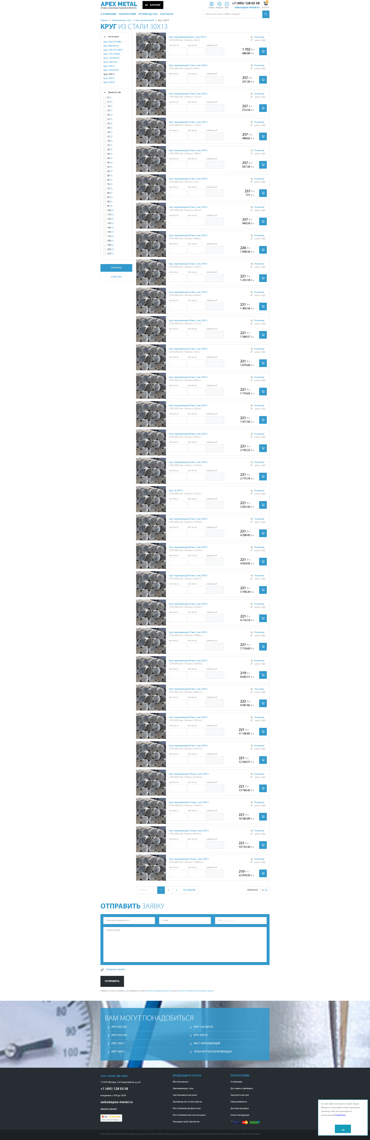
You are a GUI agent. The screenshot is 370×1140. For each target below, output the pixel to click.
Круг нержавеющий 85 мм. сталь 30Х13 (188, 689)
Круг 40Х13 (108, 78)
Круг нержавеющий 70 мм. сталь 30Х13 (188, 604)
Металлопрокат (181, 1082)
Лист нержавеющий (207, 1043)
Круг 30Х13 (108, 74)
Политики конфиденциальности (158, 991)
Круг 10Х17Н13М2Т (113, 50)
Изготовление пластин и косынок (189, 1115)
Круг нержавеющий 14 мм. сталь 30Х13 (188, 94)
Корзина (265, 7)
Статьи (186, 1134)
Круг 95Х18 (108, 82)
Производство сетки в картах (187, 1102)
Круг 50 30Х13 (176, 491)
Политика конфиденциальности (132, 1134)
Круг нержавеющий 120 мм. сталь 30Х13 (189, 831)
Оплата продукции (240, 1115)
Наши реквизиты (239, 1102)
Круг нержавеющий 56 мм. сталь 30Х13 (188, 519)
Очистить (116, 277)
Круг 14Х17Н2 (110, 62)
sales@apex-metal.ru (247, 8)
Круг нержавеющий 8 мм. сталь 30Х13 (187, 37)
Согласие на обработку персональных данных (196, 991)
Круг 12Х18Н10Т (111, 58)
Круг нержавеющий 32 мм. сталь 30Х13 (188, 292)
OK (343, 1130)
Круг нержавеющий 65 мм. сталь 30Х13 (188, 576)
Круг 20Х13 (108, 66)
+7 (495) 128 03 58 (246, 3)
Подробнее (340, 1115)
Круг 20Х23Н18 (110, 70)
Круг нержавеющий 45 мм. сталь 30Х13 (188, 462)
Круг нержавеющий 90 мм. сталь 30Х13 (188, 717)
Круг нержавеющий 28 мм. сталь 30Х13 (188, 235)
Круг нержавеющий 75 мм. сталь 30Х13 (188, 632)
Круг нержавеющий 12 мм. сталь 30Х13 (188, 65)
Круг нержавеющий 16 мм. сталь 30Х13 (188, 122)
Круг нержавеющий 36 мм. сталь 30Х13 (188, 377)
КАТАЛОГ (155, 5)
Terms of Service (249, 1134)
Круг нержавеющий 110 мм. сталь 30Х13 (189, 802)
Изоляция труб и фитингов (186, 1122)
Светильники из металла (185, 1095)
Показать (116, 268)
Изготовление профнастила (187, 1108)
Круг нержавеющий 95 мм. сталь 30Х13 (188, 746)
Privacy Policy (235, 1134)
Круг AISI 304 (119, 1035)
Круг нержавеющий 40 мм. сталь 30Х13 (188, 434)
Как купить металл (240, 1095)
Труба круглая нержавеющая (213, 1051)
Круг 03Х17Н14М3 (112, 42)
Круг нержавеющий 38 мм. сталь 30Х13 (188, 405)
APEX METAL (119, 4)
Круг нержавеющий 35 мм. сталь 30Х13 (188, 349)
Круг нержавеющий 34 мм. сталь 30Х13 (188, 320)
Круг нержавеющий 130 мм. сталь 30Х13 (189, 859)
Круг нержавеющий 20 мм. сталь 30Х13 (188, 150)
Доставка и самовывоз (242, 1088)
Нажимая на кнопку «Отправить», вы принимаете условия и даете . (157, 991)
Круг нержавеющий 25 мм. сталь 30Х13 (188, 207)
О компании (236, 1082)
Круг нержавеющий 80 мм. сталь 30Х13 (188, 661)
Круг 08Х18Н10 (110, 46)
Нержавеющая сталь (183, 1088)
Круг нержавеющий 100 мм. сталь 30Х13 (189, 774)
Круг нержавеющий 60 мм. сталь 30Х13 (188, 547)
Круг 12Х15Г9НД (111, 54)
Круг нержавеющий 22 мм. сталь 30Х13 (188, 179)
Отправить (112, 981)
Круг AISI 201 (119, 1027)
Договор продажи (240, 1108)
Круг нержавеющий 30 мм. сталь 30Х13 (188, 264)
